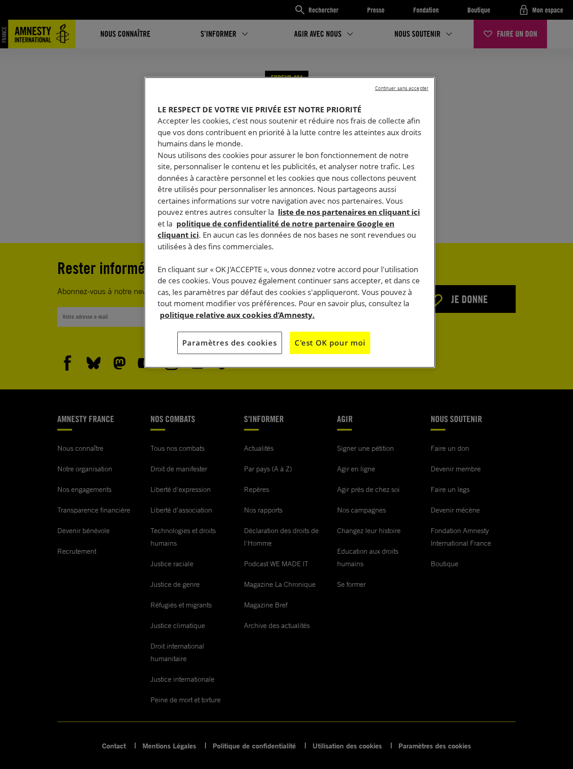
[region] (289, 222)
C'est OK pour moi (330, 343)
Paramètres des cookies (229, 343)
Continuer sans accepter (401, 88)
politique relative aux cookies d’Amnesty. (237, 315)
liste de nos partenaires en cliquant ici (349, 212)
